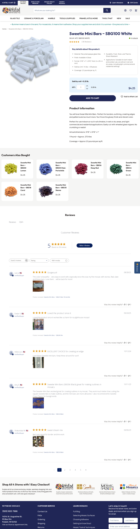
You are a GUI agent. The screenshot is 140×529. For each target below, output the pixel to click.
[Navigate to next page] (86, 470)
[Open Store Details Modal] (14, 3)
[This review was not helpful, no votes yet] (128, 304)
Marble (51, 18)
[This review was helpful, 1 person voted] (125, 376)
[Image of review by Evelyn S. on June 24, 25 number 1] (38, 324)
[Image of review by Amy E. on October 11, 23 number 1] (38, 403)
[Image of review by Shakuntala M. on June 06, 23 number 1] (38, 441)
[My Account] (125, 10)
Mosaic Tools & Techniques (84, 527)
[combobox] (39, 260)
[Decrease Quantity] (87, 88)
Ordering (41, 519)
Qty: (74, 87)
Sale (128, 18)
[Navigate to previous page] (54, 470)
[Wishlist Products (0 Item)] (130, 10)
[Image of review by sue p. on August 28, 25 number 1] (38, 286)
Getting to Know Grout (82, 523)
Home (4, 29)
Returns (41, 527)
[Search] (107, 10)
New (119, 18)
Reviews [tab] (12, 222)
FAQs (40, 515)
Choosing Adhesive (81, 519)
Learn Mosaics (117, 3)
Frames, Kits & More (88, 18)
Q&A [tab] (21, 222)
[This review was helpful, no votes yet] (125, 304)
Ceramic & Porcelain (34, 18)
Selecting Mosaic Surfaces (84, 515)
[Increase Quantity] (87, 86)
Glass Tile (15, 18)
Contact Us (42, 511)
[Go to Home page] (11, 10)
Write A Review (84, 245)
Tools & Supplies (67, 18)
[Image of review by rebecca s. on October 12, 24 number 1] (38, 362)
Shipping (41, 523)
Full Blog (76, 511)
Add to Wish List (131, 96)
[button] (23, 2)
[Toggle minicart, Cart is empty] (136, 10)
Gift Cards (134, 3)
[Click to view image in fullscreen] (31, 60)
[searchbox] (16, 260)
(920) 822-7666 (9, 511)
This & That (107, 18)
